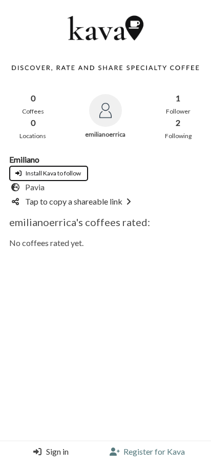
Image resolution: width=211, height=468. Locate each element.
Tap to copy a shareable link (73, 201)
